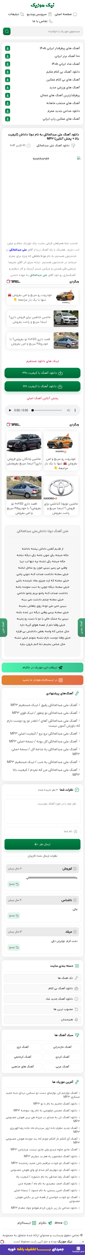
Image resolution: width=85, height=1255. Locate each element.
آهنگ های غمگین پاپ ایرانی (61, 119)
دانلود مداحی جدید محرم (64, 111)
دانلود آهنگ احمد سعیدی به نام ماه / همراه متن (47, 1184)
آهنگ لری (22, 1047)
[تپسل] (2, 1242)
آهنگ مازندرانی (62, 1047)
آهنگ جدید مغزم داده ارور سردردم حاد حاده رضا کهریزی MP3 (45, 1130)
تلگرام (42, 1223)
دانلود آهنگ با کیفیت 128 (40, 386)
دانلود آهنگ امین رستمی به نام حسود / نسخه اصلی (45, 1190)
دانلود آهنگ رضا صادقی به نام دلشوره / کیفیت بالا (46, 1177)
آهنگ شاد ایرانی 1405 (66, 64)
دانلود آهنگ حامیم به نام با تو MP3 (55, 1104)
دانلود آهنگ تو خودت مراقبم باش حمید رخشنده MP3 (44, 1163)
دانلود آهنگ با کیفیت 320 (39, 373)
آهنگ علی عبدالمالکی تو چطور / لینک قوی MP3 (44, 713)
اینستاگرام (24, 1223)
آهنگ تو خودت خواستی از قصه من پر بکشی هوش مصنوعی (47, 1199)
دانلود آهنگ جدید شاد (59, 999)
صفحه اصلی (63, 14)
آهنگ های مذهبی (23, 1067)
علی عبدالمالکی (18, 250)
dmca (58, 1223)
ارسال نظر (44, 844)
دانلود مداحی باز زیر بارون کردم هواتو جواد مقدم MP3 (44, 1208)
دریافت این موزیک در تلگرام (40, 667)
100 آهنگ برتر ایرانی (67, 56)
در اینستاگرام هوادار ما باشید (39, 680)
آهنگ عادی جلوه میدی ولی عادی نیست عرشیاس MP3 (44, 1150)
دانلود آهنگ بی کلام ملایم (63, 72)
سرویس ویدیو (37, 14)
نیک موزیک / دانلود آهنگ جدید (42, 5)
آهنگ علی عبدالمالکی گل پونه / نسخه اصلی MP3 (43, 741)
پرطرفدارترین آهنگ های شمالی (60, 95)
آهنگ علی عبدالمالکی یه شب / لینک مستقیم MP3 (42, 762)
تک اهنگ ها (65, 978)
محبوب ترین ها (63, 1009)
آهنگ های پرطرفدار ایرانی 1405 (60, 48)
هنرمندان (67, 1020)
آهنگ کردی (62, 1057)
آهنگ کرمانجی (22, 1057)
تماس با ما (39, 21)
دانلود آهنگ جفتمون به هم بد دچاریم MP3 (50, 1156)
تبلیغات (13, 14)
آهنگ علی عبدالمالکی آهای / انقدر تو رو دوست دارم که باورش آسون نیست (43, 723)
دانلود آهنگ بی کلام (60, 988)
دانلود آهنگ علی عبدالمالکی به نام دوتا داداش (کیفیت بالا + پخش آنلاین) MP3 (43, 136)
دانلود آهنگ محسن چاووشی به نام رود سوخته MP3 (45, 1111)
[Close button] (83, 1242)
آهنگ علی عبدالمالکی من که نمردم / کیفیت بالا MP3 (46, 772)
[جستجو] (7, 31)
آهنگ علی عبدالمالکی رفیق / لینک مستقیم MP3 (44, 705)
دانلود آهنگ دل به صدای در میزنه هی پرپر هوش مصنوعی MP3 (43, 1119)
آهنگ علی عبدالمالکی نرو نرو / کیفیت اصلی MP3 (43, 734)
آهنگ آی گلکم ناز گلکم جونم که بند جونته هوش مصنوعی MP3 (43, 1141)
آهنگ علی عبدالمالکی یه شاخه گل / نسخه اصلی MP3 (46, 751)
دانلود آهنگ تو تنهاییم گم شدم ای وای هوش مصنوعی (44, 1170)
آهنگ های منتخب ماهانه (63, 103)
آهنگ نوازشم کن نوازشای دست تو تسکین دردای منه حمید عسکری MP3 (43, 1095)
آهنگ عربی (62, 1067)
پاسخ (12, 884)
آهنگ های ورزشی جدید (64, 87)
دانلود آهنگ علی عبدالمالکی (53, 146)
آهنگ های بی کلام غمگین (63, 80)
